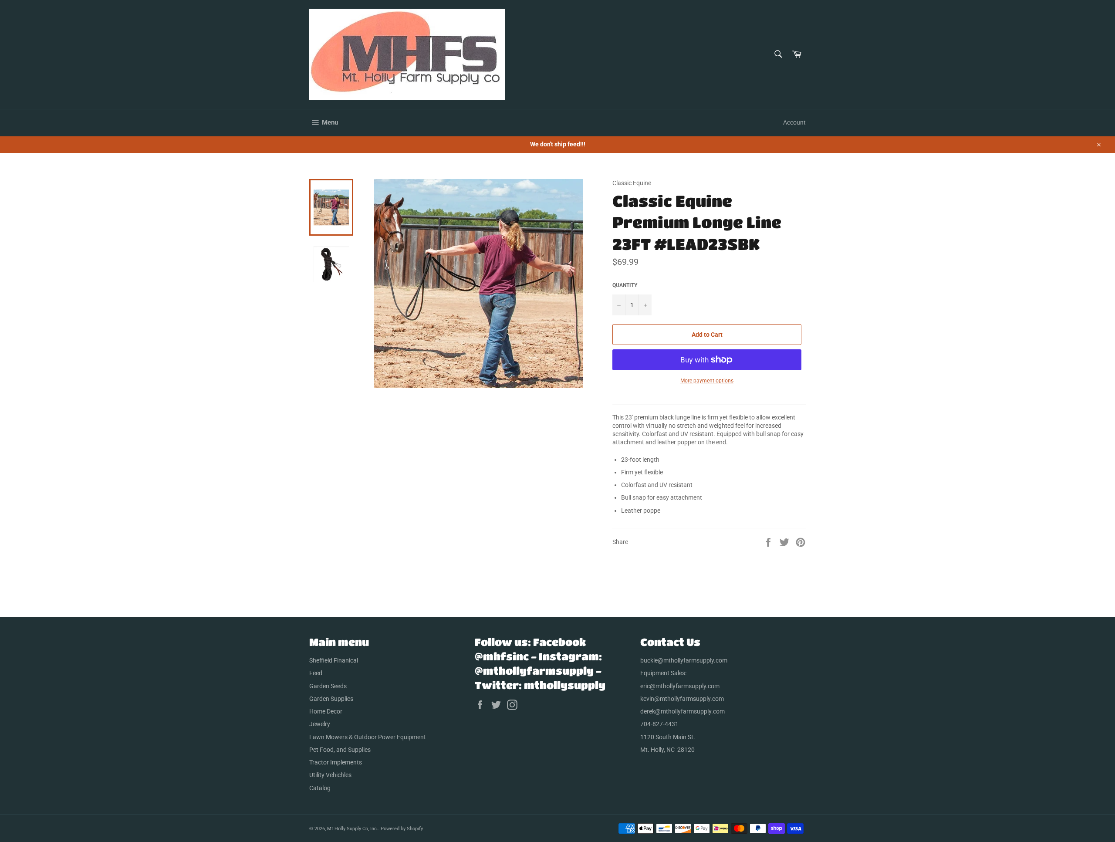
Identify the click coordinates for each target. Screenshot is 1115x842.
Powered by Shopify (402, 829)
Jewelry (319, 723)
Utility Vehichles (330, 774)
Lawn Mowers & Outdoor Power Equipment (367, 737)
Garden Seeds (328, 686)
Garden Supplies (331, 698)
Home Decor (325, 711)
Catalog (320, 788)
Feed (315, 673)
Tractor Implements (335, 762)
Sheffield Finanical (333, 660)
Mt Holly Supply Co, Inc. (352, 829)
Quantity (624, 285)
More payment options (706, 381)
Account (794, 122)
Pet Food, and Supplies (340, 749)
